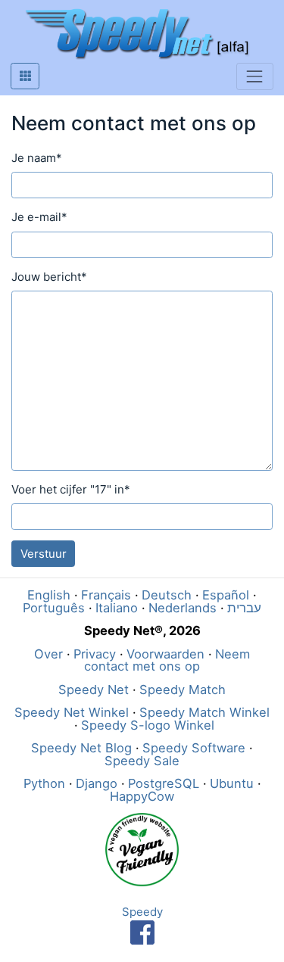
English (48, 594)
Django (96, 783)
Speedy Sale (142, 760)
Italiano (116, 607)
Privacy (94, 654)
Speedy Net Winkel (71, 712)
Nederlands (182, 607)
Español (225, 594)
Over (48, 654)
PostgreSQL (163, 783)
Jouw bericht (49, 276)
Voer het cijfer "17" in (70, 489)
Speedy (142, 911)
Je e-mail (39, 217)
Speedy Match (182, 689)
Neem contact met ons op (167, 660)
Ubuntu (232, 783)
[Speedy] (142, 931)
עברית (244, 607)
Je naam (36, 158)
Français (106, 594)
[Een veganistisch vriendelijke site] (142, 848)
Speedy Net (93, 689)
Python (44, 783)
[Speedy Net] (137, 34)
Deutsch (167, 594)
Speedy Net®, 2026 (142, 630)
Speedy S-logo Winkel (147, 725)
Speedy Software (193, 747)
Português (54, 607)
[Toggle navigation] (254, 76)
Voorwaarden (165, 654)
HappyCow (142, 796)
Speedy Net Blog (81, 747)
